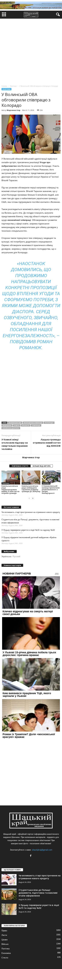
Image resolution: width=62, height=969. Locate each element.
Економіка (6, 953)
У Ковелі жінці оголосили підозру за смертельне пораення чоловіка (15, 444)
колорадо (49, 423)
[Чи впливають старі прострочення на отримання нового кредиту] (9, 879)
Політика (6, 89)
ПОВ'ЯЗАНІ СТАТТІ (20, 466)
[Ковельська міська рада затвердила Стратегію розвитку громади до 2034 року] (31, 477)
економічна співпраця (33, 423)
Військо (5, 944)
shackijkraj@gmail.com (42, 850)
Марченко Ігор (13, 110)
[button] (57, 14)
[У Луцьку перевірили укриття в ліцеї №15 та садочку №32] (9, 909)
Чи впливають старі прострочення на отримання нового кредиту (31, 512)
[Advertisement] (31, 51)
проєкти (25, 425)
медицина (7, 425)
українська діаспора (11, 428)
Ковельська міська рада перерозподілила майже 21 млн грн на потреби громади (10, 489)
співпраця (36, 425)
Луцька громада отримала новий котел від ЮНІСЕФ (46, 442)
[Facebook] (31, 856)
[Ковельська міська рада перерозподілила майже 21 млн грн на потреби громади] (11, 477)
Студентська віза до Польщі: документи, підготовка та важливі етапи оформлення (30, 521)
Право (4, 931)
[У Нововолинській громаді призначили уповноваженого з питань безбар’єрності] (51, 477)
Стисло (5, 958)
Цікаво (5, 940)
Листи (4, 935)
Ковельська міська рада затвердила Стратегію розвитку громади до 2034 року (31, 488)
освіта (16, 425)
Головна (4, 86)
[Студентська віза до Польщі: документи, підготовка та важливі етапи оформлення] (9, 894)
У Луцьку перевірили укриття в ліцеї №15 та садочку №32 (28, 530)
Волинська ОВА (15, 423)
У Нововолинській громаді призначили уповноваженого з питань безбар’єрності (51, 489)
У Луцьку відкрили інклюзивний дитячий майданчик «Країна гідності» (29, 539)
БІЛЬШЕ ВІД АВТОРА (42, 466)
